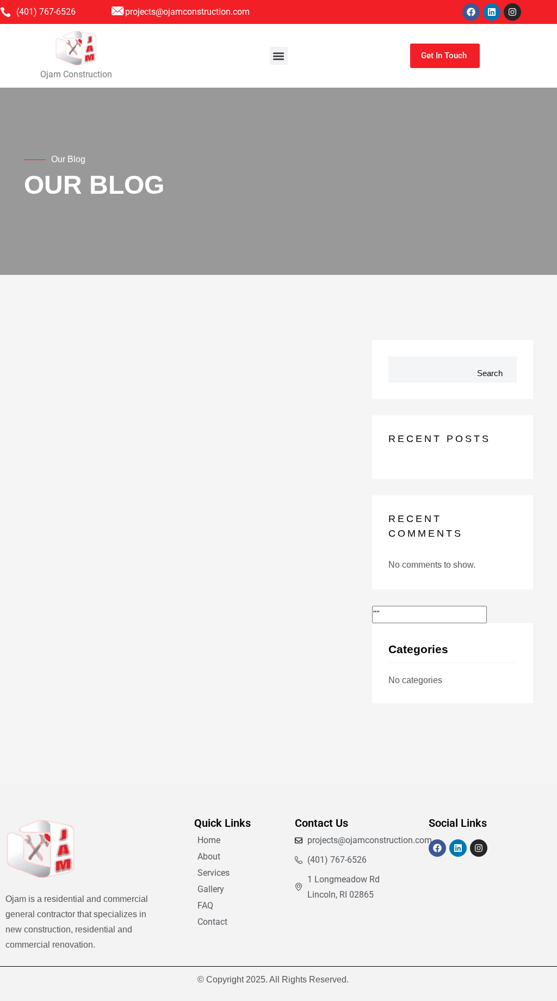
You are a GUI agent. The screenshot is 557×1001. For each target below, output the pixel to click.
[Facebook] (471, 12)
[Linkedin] (491, 12)
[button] (279, 56)
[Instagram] (512, 12)
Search (490, 373)
